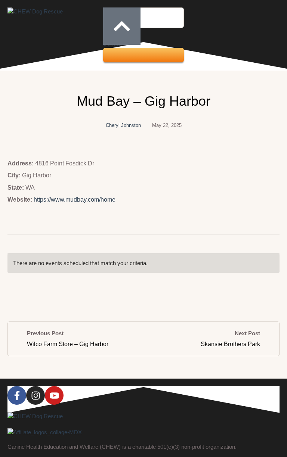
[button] (143, 55)
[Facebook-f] (16, 395)
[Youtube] (54, 395)
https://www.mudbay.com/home (74, 199)
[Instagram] (35, 395)
